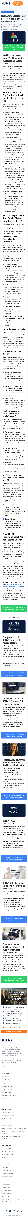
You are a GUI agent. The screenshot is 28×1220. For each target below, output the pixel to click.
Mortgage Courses (6, 1184)
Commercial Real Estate (7, 1173)
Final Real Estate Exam (7, 1118)
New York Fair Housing (7, 1154)
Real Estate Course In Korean (9, 1105)
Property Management (7, 1176)
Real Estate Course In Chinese (9, 1098)
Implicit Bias (5, 1167)
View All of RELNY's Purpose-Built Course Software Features (14, 735)
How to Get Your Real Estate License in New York (14, 1128)
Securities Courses (6, 1190)
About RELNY (5, 1079)
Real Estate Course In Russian (9, 1102)
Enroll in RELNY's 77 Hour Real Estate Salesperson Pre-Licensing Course (14, 608)
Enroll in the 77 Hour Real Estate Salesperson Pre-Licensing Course (14, 979)
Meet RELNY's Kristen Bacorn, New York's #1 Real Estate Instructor (14, 796)
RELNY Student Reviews (8, 1115)
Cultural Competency (7, 1170)
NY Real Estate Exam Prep (8, 1122)
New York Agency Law (7, 1151)
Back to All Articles (8, 11)
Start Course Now (17, 3)
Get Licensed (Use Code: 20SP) (14, 1031)
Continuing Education (7, 1086)
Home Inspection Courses (8, 1196)
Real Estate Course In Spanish (9, 1095)
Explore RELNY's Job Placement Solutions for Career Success (14, 919)
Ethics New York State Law (8, 1161)
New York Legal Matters (8, 1164)
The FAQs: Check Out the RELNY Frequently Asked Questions (14, 858)
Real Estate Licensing (7, 1076)
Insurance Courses (6, 1187)
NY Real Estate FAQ (7, 1125)
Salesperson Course (7, 1083)
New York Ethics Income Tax (9, 1157)
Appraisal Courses (6, 1193)
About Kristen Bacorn (7, 1092)
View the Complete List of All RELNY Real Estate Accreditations (14, 674)
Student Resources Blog (8, 1112)
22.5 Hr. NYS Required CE (8, 1148)
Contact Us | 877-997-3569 (8, 1089)
